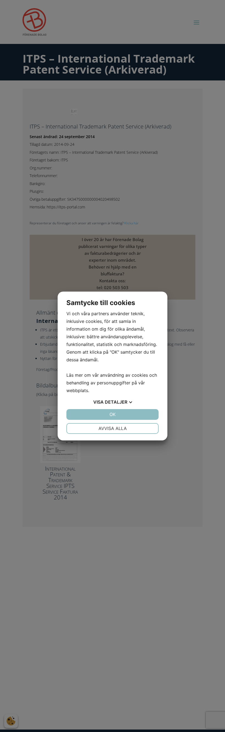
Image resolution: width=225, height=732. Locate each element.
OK (112, 414)
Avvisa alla (113, 428)
